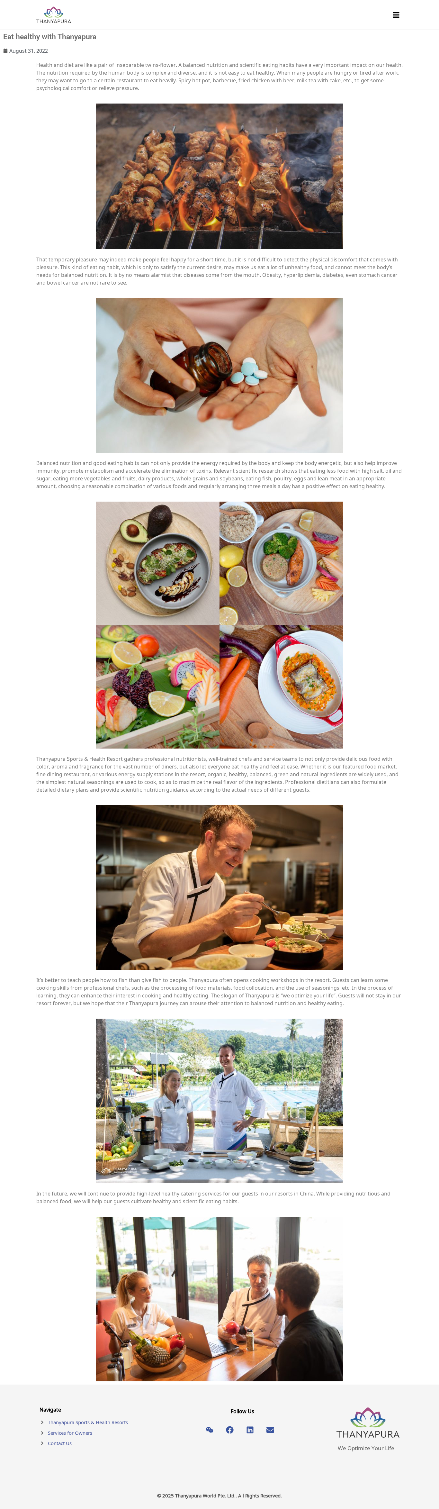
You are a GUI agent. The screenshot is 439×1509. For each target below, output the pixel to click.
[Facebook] (229, 1430)
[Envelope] (270, 1430)
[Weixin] (209, 1430)
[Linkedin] (250, 1430)
